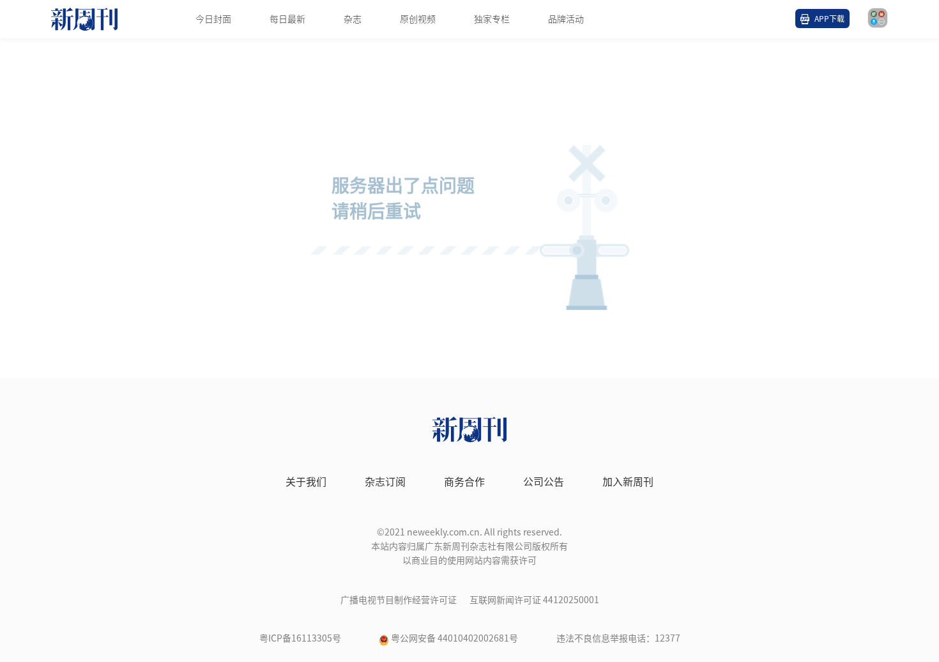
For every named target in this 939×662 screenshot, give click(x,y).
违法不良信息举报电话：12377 (618, 638)
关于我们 (306, 482)
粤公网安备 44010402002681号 (454, 638)
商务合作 (464, 482)
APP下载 (829, 18)
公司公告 (543, 482)
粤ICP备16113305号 (300, 638)
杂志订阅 (385, 482)
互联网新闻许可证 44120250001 (534, 600)
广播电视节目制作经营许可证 (398, 600)
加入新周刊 (627, 482)
